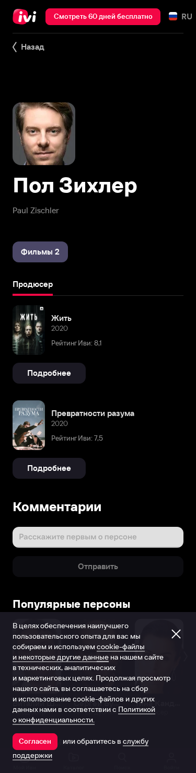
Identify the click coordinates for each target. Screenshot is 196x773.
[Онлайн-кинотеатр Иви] (27, 16)
